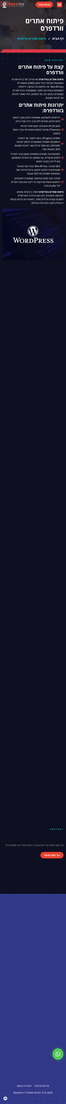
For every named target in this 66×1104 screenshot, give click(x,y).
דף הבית (58, 38)
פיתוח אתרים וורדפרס (31, 38)
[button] (59, 4)
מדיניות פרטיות (42, 1086)
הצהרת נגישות (24, 1086)
